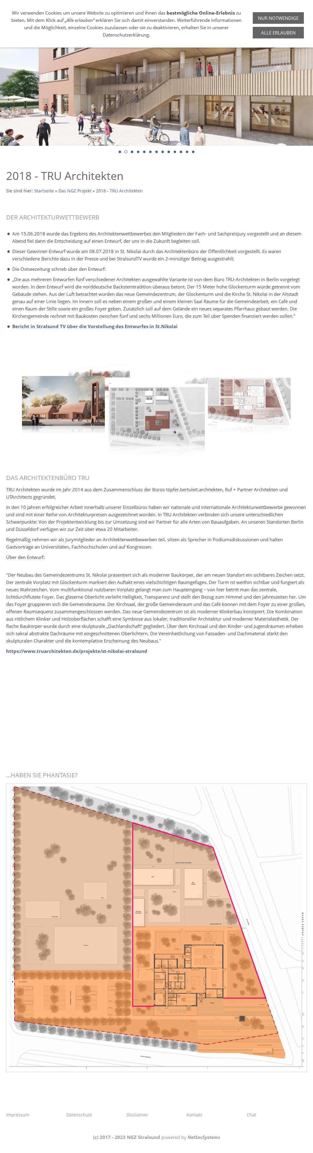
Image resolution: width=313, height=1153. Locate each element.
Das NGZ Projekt (74, 191)
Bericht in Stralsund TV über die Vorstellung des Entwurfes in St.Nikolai (95, 326)
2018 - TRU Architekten (119, 191)
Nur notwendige (278, 18)
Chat (251, 1115)
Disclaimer (137, 1115)
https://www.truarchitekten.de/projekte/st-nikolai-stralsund (76, 651)
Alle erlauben (278, 33)
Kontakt (194, 1115)
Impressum (17, 1115)
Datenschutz (79, 1115)
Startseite (44, 191)
